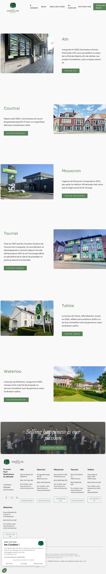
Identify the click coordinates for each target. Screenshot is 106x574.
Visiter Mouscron (74, 196)
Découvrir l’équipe (53, 448)
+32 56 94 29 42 (43, 501)
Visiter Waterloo (16, 400)
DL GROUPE (72, 7)
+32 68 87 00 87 (27, 501)
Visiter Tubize (72, 334)
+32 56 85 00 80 (60, 500)
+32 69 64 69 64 (77, 501)
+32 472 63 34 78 (94, 500)
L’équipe (6, 487)
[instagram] (11, 497)
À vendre (34, 7)
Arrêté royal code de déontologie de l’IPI (67, 561)
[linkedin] (17, 497)
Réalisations (57, 7)
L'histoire (7, 485)
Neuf (44, 7)
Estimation (84, 7)
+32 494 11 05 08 (10, 535)
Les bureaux (8, 490)
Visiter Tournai (15, 268)
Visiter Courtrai (16, 133)
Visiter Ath (70, 71)
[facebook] (6, 497)
